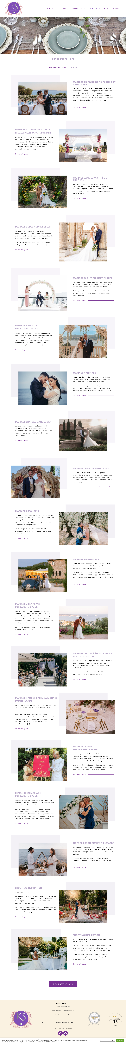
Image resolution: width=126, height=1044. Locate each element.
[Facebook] (65, 1033)
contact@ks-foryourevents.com (65, 1010)
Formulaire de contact (64, 1015)
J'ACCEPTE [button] (120, 1041)
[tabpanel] (63, 534)
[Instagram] (60, 1033)
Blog (106, 8)
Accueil (51, 8)
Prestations (78, 8)
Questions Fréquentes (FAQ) (64, 1022)
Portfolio (95, 8)
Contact (117, 8)
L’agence (63, 8)
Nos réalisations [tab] (57, 68)
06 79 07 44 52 (66, 1007)
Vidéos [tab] (74, 68)
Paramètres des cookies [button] (107, 1041)
